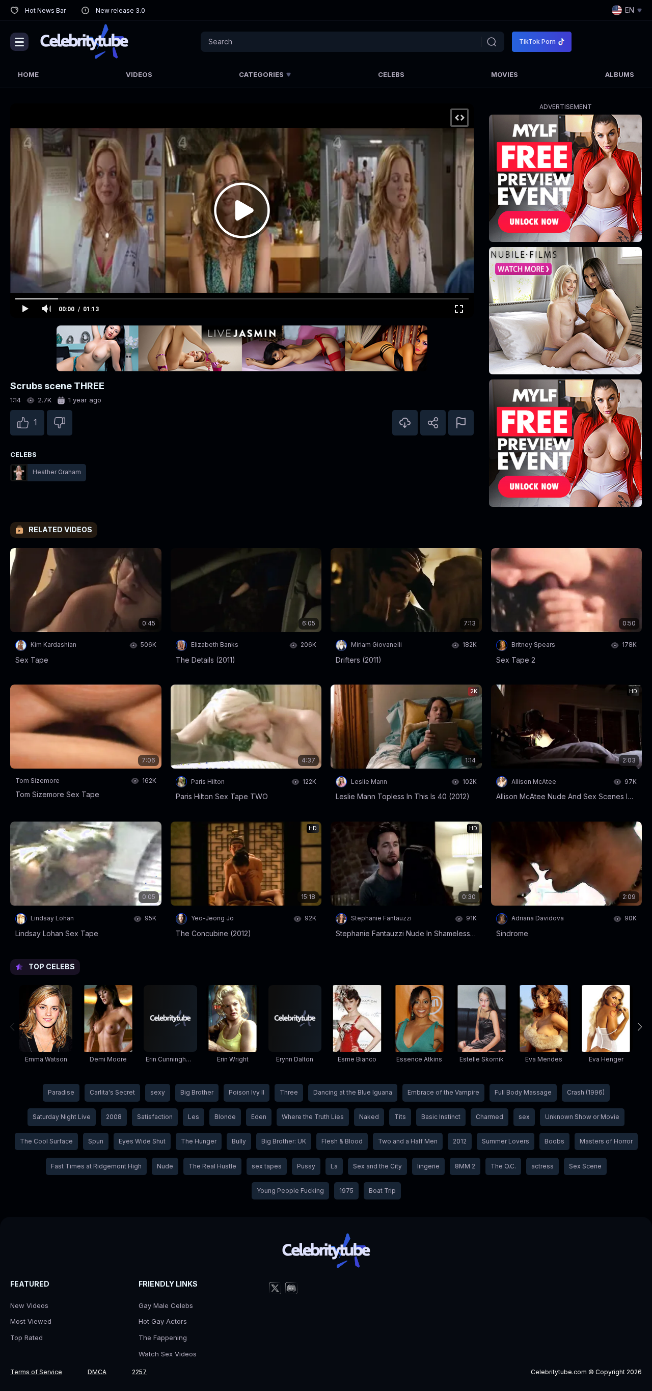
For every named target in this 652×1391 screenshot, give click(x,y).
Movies (504, 74)
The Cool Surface (46, 1141)
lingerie (428, 1166)
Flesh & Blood (342, 1141)
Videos (139, 74)
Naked (369, 1117)
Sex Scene (585, 1166)
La (334, 1166)
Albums (619, 74)
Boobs (554, 1141)
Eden (258, 1117)
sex (524, 1117)
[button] (640, 1027)
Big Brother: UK (283, 1141)
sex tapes (267, 1166)
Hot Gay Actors (163, 1321)
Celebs (391, 74)
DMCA (97, 1372)
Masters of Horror (606, 1141)
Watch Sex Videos (168, 1354)
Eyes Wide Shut (142, 1141)
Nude (165, 1166)
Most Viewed (30, 1321)
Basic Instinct (440, 1117)
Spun (95, 1141)
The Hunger (198, 1141)
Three (289, 1092)
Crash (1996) (586, 1092)
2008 (114, 1117)
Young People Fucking (290, 1190)
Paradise (61, 1092)
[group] (45, 1027)
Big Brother (196, 1092)
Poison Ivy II (246, 1092)
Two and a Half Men (408, 1141)
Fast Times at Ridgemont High (96, 1166)
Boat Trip (382, 1190)
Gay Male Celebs (166, 1305)
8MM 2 (465, 1166)
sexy (157, 1092)
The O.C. (503, 1166)
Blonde (225, 1117)
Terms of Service (36, 1372)
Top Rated (26, 1337)
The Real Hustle (212, 1166)
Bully (239, 1141)
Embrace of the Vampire (443, 1092)
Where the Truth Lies (313, 1117)
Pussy (306, 1166)
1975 (346, 1190)
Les (193, 1117)
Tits (400, 1117)
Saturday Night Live (62, 1117)
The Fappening (163, 1337)
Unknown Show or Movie (582, 1117)
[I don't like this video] (59, 422)
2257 (139, 1372)
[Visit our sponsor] (242, 348)
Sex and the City (377, 1166)
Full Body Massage (523, 1092)
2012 (460, 1141)
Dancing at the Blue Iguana (352, 1092)
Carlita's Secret (112, 1092)
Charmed (489, 1117)
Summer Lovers (505, 1141)
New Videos (29, 1305)
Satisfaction (155, 1117)
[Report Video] (461, 422)
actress (542, 1166)
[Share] (433, 422)
